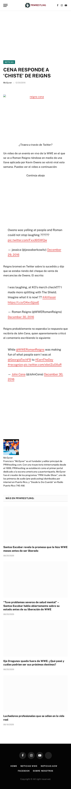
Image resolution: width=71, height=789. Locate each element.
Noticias (9, 62)
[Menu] (5, 5)
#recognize (15, 364)
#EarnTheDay (44, 359)
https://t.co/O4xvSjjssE (23, 302)
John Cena (18, 374)
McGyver (7, 83)
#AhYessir (49, 297)
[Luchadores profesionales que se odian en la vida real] (35, 693)
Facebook (24, 771)
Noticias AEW (49, 766)
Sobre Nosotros (43, 771)
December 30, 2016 (21, 317)
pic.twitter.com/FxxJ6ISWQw (27, 240)
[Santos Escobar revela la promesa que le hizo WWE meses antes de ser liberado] (35, 524)
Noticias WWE (28, 766)
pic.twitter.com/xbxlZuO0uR (43, 364)
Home (13, 766)
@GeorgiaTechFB (19, 359)
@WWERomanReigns (30, 349)
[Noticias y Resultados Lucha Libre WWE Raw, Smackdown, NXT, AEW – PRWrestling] (35, 5)
